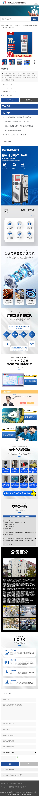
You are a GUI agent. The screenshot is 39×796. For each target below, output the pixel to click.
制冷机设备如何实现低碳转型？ (14, 130)
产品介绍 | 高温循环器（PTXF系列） (16, 135)
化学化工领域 (26, 25)
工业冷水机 (11, 769)
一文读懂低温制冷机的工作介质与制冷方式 (18, 117)
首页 (11, 25)
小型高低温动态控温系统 (15, 775)
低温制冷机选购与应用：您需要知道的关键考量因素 (20, 126)
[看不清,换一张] (19, 757)
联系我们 (29, 100)
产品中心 (17, 25)
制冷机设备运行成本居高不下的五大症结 (17, 121)
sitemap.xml (27, 794)
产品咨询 (10, 100)
